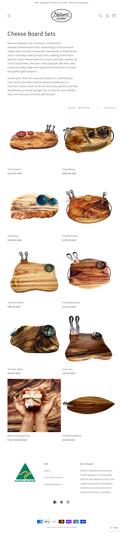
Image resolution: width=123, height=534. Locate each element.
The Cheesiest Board (71, 302)
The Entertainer (14, 169)
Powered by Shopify (70, 527)
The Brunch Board (16, 302)
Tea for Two (67, 369)
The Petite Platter (15, 369)
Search (47, 470)
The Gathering (68, 169)
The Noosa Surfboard (71, 436)
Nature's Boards (57, 527)
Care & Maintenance (53, 477)
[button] (9, 15)
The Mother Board (70, 236)
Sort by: (71, 107)
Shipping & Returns (53, 484)
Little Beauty (13, 236)
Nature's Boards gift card (19, 436)
